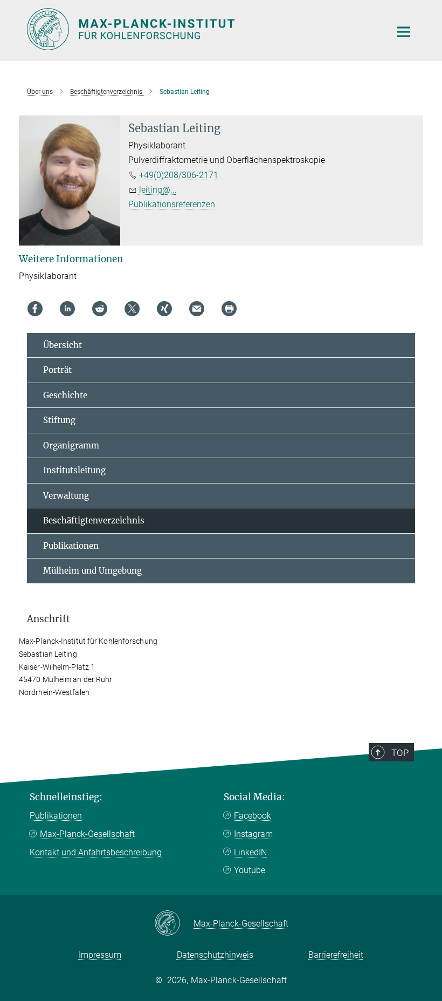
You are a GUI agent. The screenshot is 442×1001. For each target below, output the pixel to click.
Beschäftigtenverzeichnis (93, 520)
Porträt (57, 370)
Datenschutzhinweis (215, 955)
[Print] (229, 309)
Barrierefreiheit (335, 955)
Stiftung (59, 420)
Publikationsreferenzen (171, 204)
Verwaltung (66, 496)
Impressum (100, 955)
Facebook (252, 816)
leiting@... (158, 190)
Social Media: (254, 797)
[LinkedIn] (67, 309)
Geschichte (65, 395)
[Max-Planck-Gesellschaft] (174, 924)
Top (400, 752)
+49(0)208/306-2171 (178, 175)
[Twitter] (132, 309)
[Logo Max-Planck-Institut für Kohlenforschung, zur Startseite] (202, 29)
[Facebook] (35, 309)
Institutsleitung (74, 470)
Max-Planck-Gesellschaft (87, 834)
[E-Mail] (197, 309)
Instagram (253, 834)
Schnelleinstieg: (66, 797)
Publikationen (71, 546)
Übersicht (62, 345)
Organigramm (71, 445)
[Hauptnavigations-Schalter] (404, 32)
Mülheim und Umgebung (92, 571)
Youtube (249, 870)
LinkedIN (250, 852)
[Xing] (164, 309)
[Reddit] (100, 309)
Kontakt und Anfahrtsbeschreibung (96, 852)
